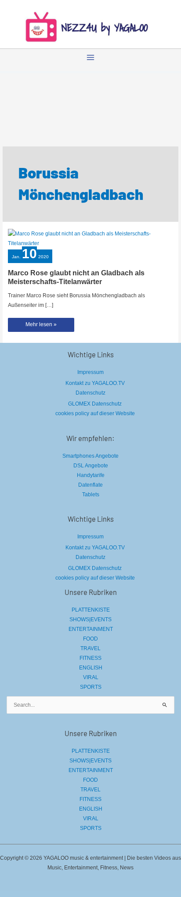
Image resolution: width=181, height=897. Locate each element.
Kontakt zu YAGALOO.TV (95, 383)
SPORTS (90, 687)
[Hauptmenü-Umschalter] (90, 57)
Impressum (90, 372)
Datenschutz (90, 393)
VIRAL (90, 677)
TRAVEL (90, 648)
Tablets (90, 494)
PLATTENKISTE (91, 610)
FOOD (90, 639)
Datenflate (90, 485)
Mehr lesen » (43, 326)
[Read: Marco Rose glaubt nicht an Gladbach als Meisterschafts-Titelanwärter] (90, 238)
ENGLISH (90, 668)
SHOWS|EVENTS (90, 619)
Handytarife (91, 475)
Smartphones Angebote (90, 456)
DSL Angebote (90, 466)
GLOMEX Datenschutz (95, 404)
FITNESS (90, 658)
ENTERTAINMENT (91, 629)
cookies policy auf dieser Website (95, 413)
